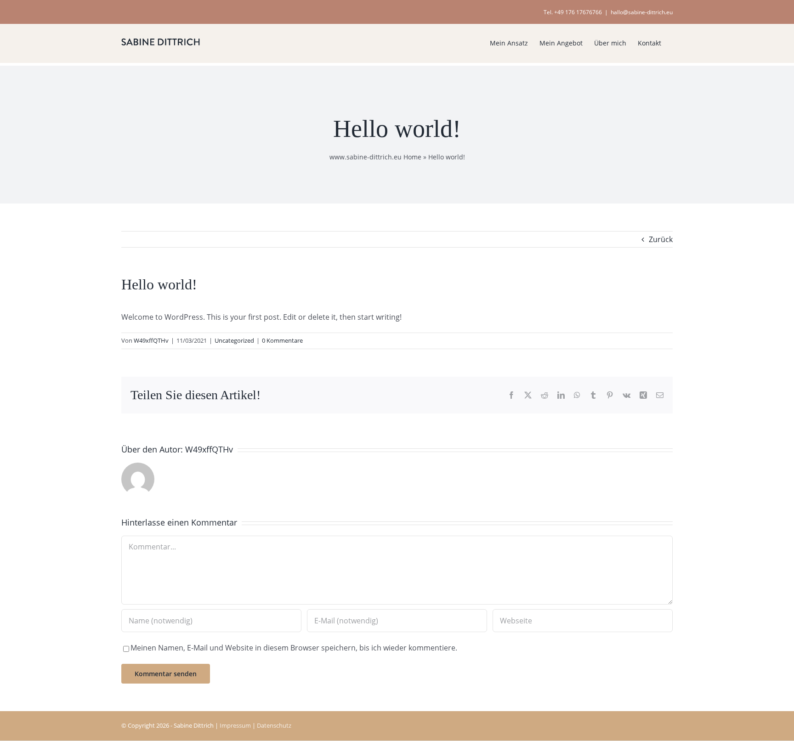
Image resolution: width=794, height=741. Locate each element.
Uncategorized (234, 340)
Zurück (661, 239)
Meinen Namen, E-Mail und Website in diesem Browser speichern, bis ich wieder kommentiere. (293, 648)
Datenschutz (274, 725)
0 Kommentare (282, 340)
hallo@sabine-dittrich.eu (642, 12)
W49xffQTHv (151, 340)
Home (412, 157)
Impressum (235, 725)
